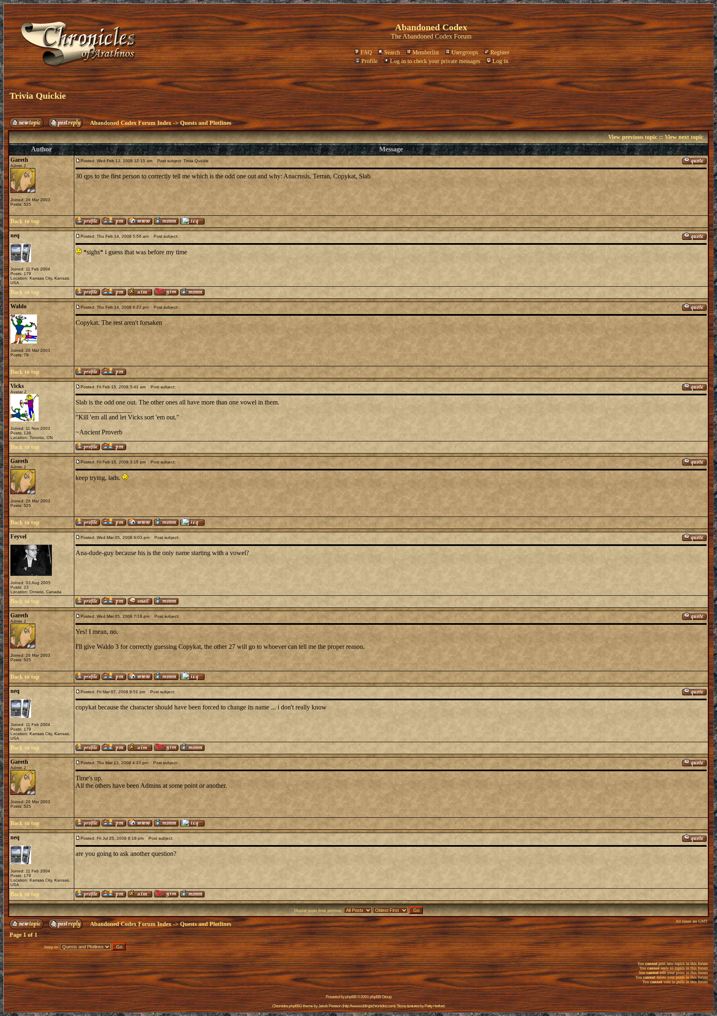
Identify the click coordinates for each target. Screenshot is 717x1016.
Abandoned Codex (427, 36)
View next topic (684, 137)
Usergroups (464, 52)
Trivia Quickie (38, 95)
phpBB (350, 996)
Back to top (24, 221)
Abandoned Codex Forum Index (130, 123)
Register (500, 52)
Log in (500, 61)
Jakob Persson (329, 1006)
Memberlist (425, 52)
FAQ (366, 52)
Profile (369, 61)
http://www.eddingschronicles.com (368, 1006)
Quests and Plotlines (205, 123)
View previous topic (632, 137)
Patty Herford (434, 1006)
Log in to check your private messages (435, 61)
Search (392, 52)
